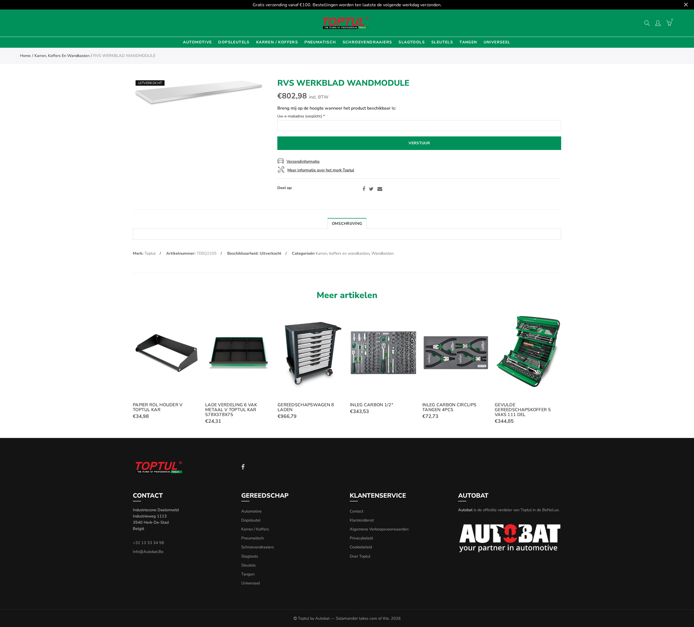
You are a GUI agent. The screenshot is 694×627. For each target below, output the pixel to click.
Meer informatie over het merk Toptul (320, 170)
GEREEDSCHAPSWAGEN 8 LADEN (306, 407)
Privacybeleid (361, 538)
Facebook (363, 189)
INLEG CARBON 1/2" (371, 404)
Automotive (197, 42)
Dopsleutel (251, 520)
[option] (199, 93)
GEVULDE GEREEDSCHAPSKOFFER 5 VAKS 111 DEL (523, 409)
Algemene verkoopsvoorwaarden (379, 529)
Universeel (497, 42)
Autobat (465, 510)
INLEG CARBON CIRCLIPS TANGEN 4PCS (449, 407)
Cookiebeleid (361, 547)
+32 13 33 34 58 (148, 542)
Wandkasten (382, 253)
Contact (356, 511)
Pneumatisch (320, 42)
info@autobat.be (148, 551)
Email (379, 189)
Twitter (371, 189)
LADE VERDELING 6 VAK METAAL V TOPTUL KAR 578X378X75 (231, 409)
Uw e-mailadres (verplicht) (301, 116)
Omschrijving (347, 223)
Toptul (150, 253)
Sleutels (442, 42)
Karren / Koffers (277, 42)
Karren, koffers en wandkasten (61, 55)
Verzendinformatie (303, 161)
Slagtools (412, 42)
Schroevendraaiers (367, 42)
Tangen (468, 42)
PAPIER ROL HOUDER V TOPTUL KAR (158, 407)
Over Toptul (360, 556)
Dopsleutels (233, 42)
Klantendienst (362, 520)
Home (25, 55)
